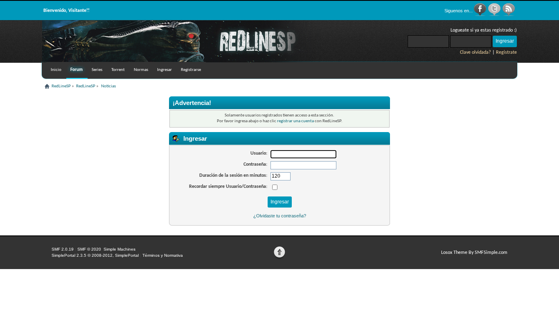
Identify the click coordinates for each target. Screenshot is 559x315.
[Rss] (508, 14)
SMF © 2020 (89, 249)
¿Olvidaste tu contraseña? (279, 215)
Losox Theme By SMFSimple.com (474, 252)
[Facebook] (480, 14)
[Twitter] (495, 14)
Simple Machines (119, 249)
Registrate (506, 52)
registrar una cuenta (295, 121)
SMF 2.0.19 (63, 249)
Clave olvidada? (475, 52)
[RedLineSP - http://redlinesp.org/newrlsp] (181, 60)
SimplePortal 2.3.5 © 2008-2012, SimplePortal (95, 255)
